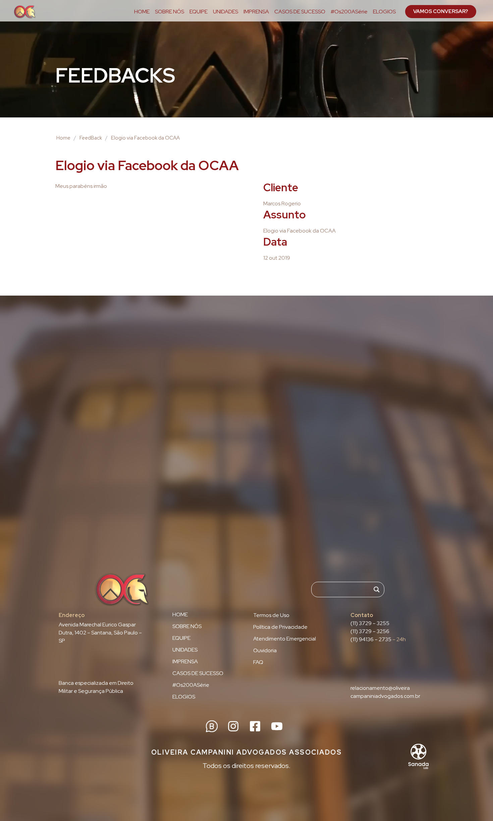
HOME (142, 11)
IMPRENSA (256, 11)
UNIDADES (225, 11)
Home (63, 138)
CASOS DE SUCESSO (299, 11)
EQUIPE (198, 11)
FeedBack (90, 138)
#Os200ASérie (349, 11)
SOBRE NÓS (169, 11)
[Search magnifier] (376, 589)
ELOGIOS (384, 11)
